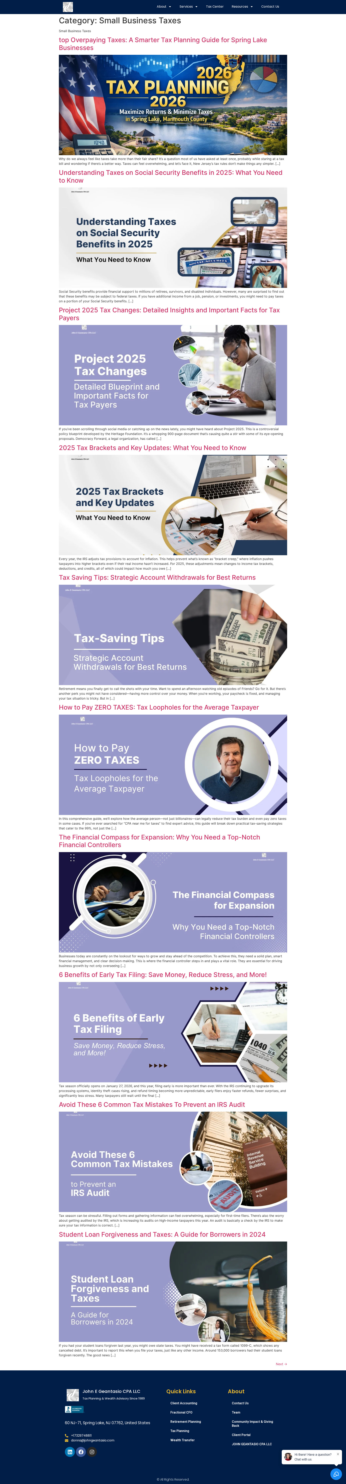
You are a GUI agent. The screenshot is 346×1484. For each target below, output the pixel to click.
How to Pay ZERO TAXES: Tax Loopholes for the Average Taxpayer (159, 707)
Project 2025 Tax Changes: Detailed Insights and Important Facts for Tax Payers (169, 314)
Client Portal (241, 1435)
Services (186, 6)
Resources (240, 6)
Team (236, 1412)
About (161, 6)
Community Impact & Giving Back (252, 1424)
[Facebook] (81, 1452)
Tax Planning (179, 1431)
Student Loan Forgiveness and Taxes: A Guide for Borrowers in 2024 (162, 1234)
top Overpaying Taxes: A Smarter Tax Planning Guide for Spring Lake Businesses (163, 43)
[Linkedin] (70, 1452)
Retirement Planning (185, 1422)
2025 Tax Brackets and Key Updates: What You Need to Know (152, 448)
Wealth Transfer (182, 1440)
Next (281, 1364)
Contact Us (270, 6)
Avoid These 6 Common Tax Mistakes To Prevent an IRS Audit (153, 1104)
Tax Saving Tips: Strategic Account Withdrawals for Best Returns (157, 577)
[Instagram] (92, 1452)
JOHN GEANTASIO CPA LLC (252, 1444)
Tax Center (215, 6)
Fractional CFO (181, 1412)
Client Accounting (183, 1403)
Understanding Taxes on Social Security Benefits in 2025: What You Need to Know (171, 176)
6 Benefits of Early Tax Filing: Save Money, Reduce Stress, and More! (163, 975)
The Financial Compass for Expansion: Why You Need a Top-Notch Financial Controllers (159, 841)
